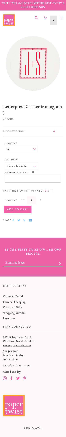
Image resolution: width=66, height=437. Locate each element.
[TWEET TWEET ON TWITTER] (19, 220)
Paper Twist (37, 428)
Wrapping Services (14, 313)
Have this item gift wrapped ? (26, 191)
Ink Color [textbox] (12, 159)
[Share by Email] (30, 220)
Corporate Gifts (12, 307)
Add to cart (17, 209)
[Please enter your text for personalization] (33, 172)
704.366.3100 (10, 351)
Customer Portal (13, 296)
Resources (9, 318)
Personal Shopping (14, 302)
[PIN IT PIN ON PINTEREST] (24, 220)
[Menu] (60, 18)
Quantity (10, 143)
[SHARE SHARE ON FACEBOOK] (13, 220)
